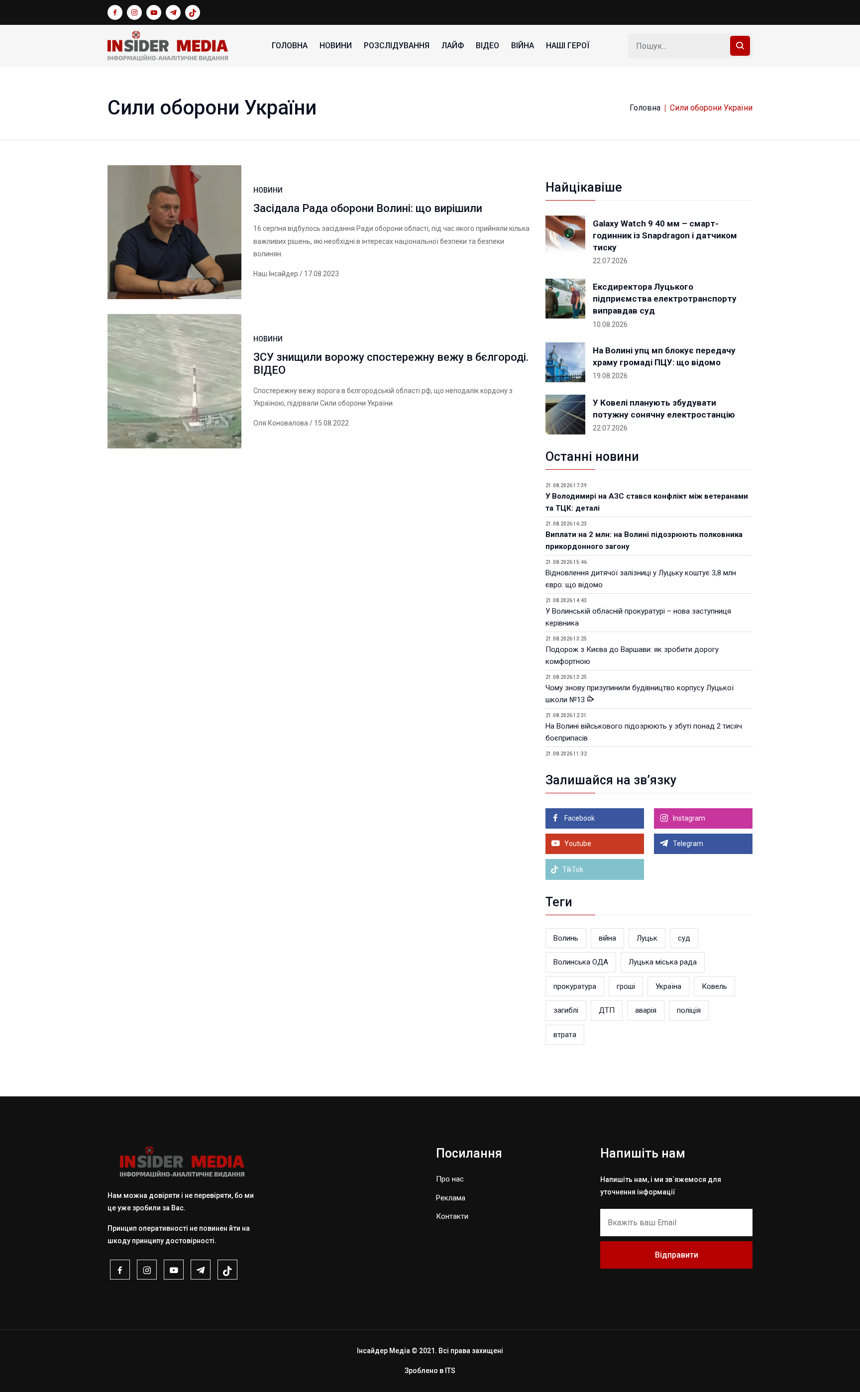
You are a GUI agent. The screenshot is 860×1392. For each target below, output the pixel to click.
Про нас (450, 1179)
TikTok (572, 869)
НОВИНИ (336, 45)
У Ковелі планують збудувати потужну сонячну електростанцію (664, 409)
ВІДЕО (487, 45)
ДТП (607, 1010)
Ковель (714, 986)
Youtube (577, 844)
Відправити (676, 1255)
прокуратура (574, 986)
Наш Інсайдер (275, 274)
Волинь (565, 938)
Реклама (450, 1197)
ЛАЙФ (452, 45)
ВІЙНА (522, 45)
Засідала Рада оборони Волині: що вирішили (367, 208)
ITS (450, 1371)
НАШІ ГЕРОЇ (567, 45)
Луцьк (647, 938)
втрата (564, 1034)
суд (684, 938)
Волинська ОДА (580, 962)
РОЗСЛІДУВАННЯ (397, 45)
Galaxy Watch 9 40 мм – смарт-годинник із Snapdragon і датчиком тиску (665, 235)
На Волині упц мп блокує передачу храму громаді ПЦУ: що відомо (664, 356)
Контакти (452, 1216)
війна (607, 938)
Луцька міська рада (663, 962)
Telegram (687, 844)
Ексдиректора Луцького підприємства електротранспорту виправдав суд (665, 299)
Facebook (579, 818)
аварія (645, 1010)
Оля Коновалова (280, 423)
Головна (290, 45)
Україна (668, 986)
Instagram (688, 818)
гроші (626, 986)
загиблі (565, 1010)
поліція (689, 1010)
